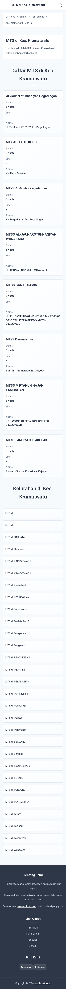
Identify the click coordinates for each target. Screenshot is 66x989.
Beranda (33, 927)
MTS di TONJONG (15, 789)
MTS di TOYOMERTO (17, 801)
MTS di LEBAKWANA (17, 597)
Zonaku (33, 945)
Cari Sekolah (33, 933)
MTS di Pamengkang (17, 693)
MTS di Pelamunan (15, 729)
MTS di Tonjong (14, 825)
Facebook (26, 967)
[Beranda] (60, 5)
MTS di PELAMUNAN (17, 681)
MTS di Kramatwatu (16, 585)
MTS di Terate (13, 814)
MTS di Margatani (15, 645)
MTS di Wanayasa (15, 849)
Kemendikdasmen (26, 906)
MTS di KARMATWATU (18, 561)
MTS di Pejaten (13, 717)
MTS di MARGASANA (17, 621)
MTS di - (10, 525)
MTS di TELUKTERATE (17, 765)
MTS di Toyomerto (15, 838)
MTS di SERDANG (15, 741)
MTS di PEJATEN (15, 669)
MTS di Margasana (15, 633)
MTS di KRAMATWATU (18, 573)
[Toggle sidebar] (6, 5)
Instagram (40, 967)
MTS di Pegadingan (16, 705)
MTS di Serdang (14, 753)
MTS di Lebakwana (16, 609)
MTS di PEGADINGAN (17, 657)
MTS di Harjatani (14, 549)
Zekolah (33, 939)
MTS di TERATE (14, 777)
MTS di (9, 513)
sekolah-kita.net (42, 983)
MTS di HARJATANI (16, 537)
